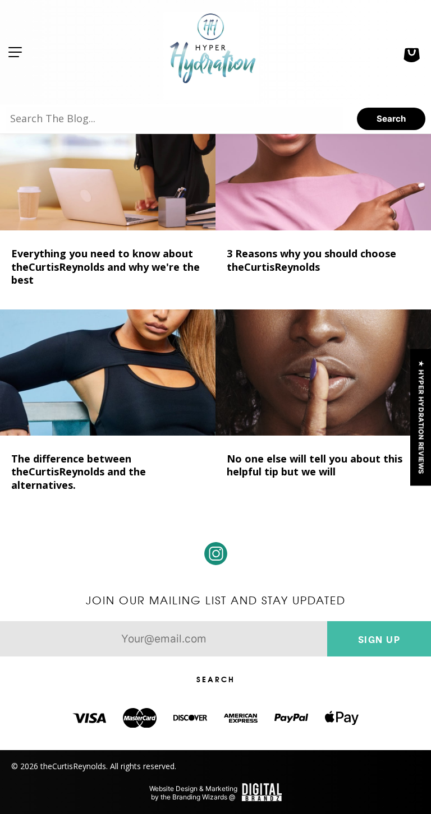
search (391, 118)
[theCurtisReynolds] (211, 52)
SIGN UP (379, 639)
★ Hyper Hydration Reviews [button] (421, 417)
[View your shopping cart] (411, 52)
